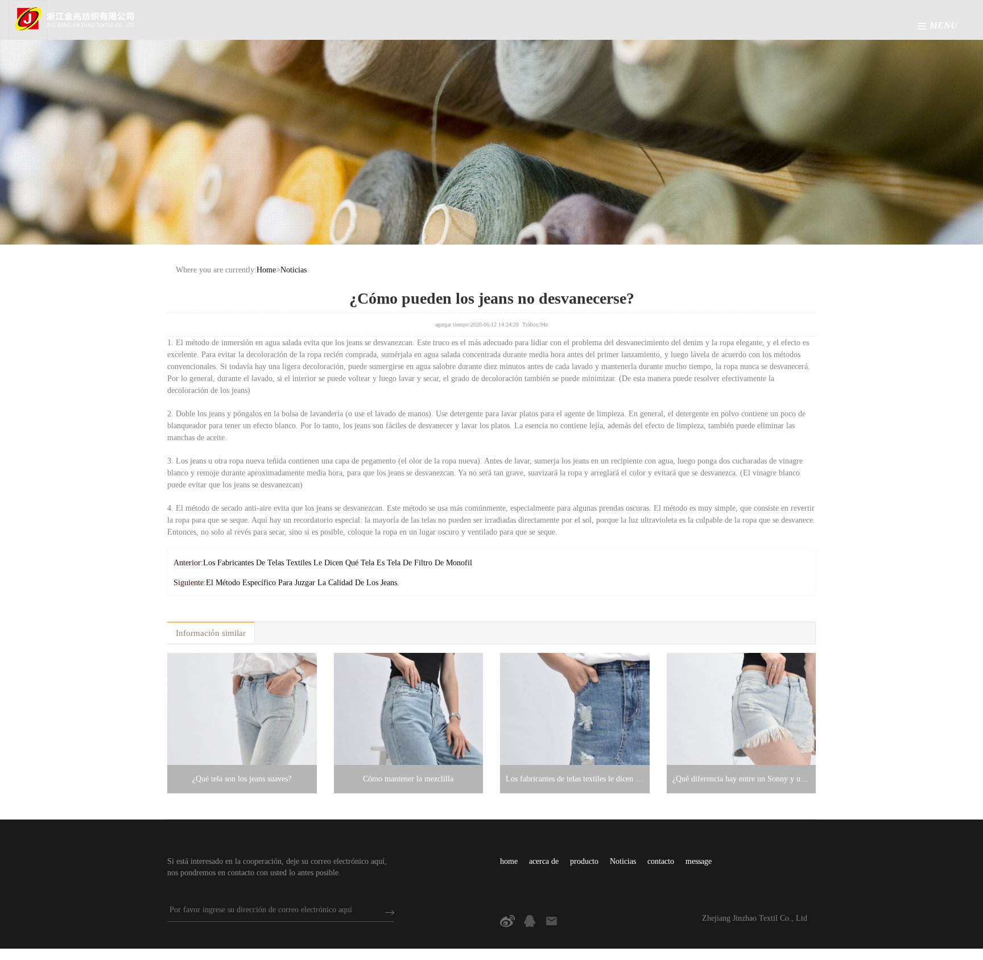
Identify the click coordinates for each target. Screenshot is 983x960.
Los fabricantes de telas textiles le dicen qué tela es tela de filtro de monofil (337, 562)
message (698, 861)
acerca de (544, 861)
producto (584, 861)
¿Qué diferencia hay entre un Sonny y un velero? (741, 779)
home (509, 861)
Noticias (293, 270)
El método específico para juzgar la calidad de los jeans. (302, 582)
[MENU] (922, 26)
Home (266, 270)
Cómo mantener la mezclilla (408, 779)
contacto (660, 861)
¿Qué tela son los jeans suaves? (241, 779)
